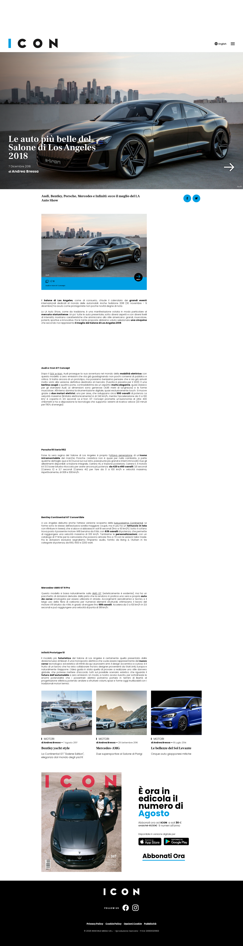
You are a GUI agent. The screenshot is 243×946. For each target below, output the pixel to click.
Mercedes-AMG (108, 748)
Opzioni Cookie (133, 923)
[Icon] (33, 47)
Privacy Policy (95, 923)
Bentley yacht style (55, 748)
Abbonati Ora (163, 856)
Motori (49, 739)
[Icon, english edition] (221, 44)
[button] (229, 167)
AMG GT (97, 593)
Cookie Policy (113, 923)
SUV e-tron (56, 373)
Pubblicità (150, 923)
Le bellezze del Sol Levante (171, 748)
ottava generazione (121, 455)
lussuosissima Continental (128, 523)
